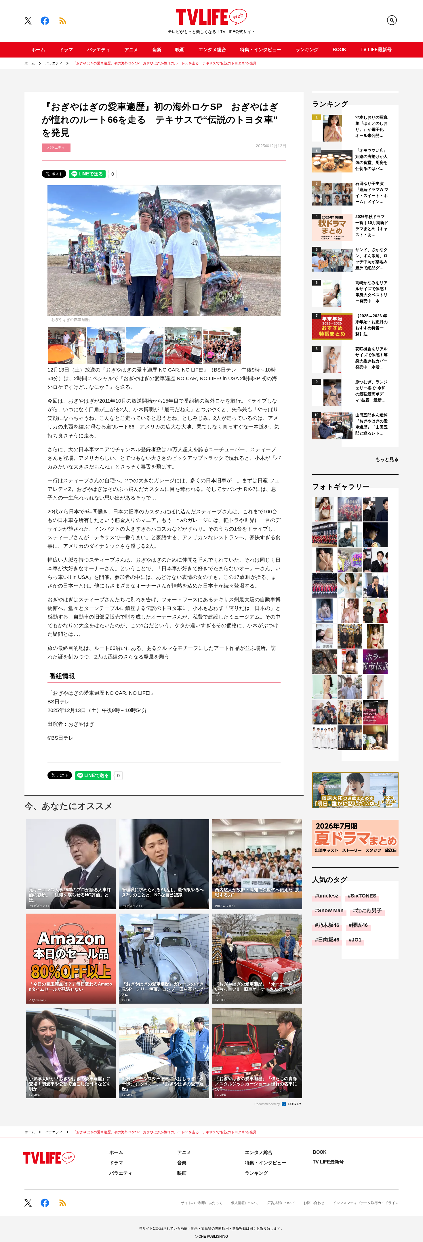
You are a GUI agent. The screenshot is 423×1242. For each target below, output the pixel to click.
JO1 (356, 940)
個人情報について (245, 1203)
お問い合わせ (314, 1203)
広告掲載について (281, 1203)
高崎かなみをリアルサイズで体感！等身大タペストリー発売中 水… (371, 291)
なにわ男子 (369, 910)
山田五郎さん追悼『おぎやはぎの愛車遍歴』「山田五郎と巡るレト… (371, 424)
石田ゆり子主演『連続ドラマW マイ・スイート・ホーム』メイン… (371, 192)
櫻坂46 (360, 925)
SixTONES (363, 896)
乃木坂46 (328, 925)
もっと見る (387, 459)
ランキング (307, 49)
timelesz (328, 896)
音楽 (156, 49)
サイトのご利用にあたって (201, 1203)
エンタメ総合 (212, 49)
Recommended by (267, 1104)
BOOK (339, 49)
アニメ (131, 49)
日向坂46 (328, 940)
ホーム (38, 49)
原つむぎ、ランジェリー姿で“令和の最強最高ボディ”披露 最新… (371, 391)
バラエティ (98, 49)
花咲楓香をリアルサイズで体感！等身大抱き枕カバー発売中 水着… (371, 358)
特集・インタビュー (260, 49)
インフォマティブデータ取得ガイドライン (366, 1203)
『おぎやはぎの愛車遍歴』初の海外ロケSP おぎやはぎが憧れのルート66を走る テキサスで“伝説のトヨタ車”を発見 (164, 63)
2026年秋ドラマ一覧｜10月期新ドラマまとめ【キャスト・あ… (371, 225)
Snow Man (331, 910)
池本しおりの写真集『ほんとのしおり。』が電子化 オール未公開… (371, 126)
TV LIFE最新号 (376, 49)
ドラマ (66, 49)
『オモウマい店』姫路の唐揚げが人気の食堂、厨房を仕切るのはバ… (371, 159)
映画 (179, 49)
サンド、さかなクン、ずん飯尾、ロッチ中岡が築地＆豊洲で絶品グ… (371, 258)
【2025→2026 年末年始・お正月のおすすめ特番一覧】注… (371, 324)
